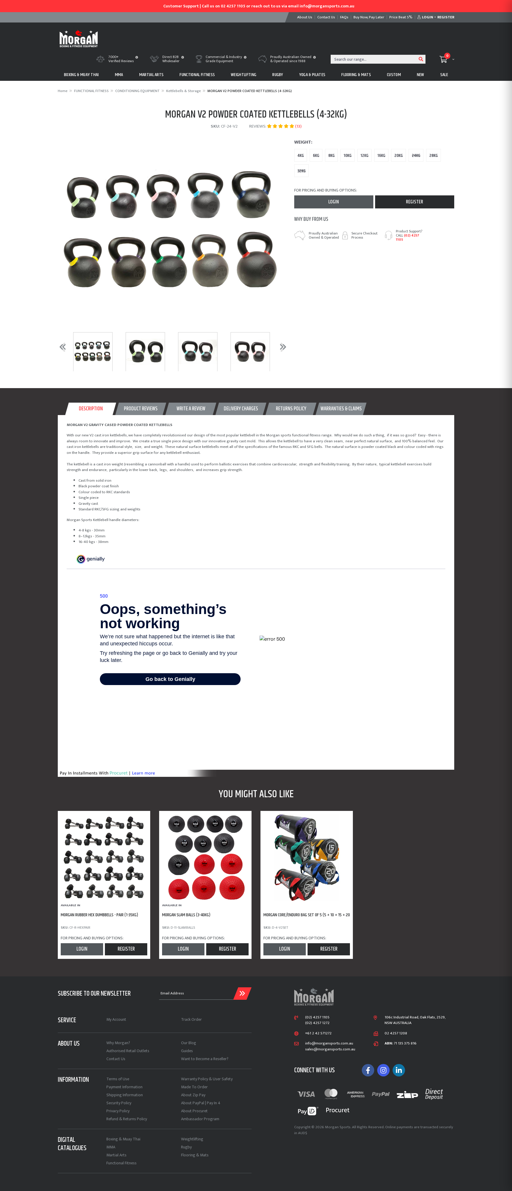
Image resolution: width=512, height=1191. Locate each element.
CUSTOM (394, 74)
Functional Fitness (121, 1163)
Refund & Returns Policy (126, 1119)
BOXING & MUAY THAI (81, 74)
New (420, 74)
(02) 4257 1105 (407, 237)
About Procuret (194, 1111)
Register (414, 202)
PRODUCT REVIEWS (141, 409)
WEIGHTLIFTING (243, 74)
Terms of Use (117, 1079)
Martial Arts (116, 1155)
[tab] (90, 409)
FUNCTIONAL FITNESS (197, 74)
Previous (61, 347)
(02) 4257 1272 (317, 1023)
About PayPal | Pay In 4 (200, 1103)
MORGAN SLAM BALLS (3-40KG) (186, 915)
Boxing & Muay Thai (123, 1139)
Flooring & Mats (195, 1155)
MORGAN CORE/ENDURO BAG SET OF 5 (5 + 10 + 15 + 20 (306, 915)
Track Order (191, 1019)
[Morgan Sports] (79, 38)
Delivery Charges (241, 409)
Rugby (186, 1147)
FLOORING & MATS (356, 74)
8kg (331, 155)
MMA (119, 74)
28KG (433, 155)
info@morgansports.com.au (329, 1044)
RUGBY (277, 74)
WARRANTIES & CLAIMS (341, 409)
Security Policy (118, 1103)
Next (282, 347)
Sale (444, 74)
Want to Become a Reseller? (204, 1058)
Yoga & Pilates (312, 74)
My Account (116, 1019)
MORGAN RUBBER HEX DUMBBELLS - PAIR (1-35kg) (99, 915)
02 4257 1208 (396, 1033)
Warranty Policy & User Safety (207, 1079)
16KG (381, 155)
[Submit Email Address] (242, 993)
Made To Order (194, 1087)
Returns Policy (291, 409)
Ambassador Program (200, 1119)
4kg (300, 155)
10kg (347, 155)
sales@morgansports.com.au (330, 1049)
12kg (364, 155)
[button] (136, 58)
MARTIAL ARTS (151, 74)
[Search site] (421, 59)
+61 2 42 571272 (318, 1033)
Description (91, 409)
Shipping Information (124, 1095)
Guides (187, 1050)
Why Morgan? (118, 1042)
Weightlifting (192, 1139)
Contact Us (115, 1058)
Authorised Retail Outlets (127, 1050)
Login (333, 202)
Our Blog (188, 1042)
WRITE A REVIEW (191, 409)
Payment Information (124, 1087)
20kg (398, 155)
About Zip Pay (193, 1095)
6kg (316, 155)
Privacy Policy (117, 1111)
